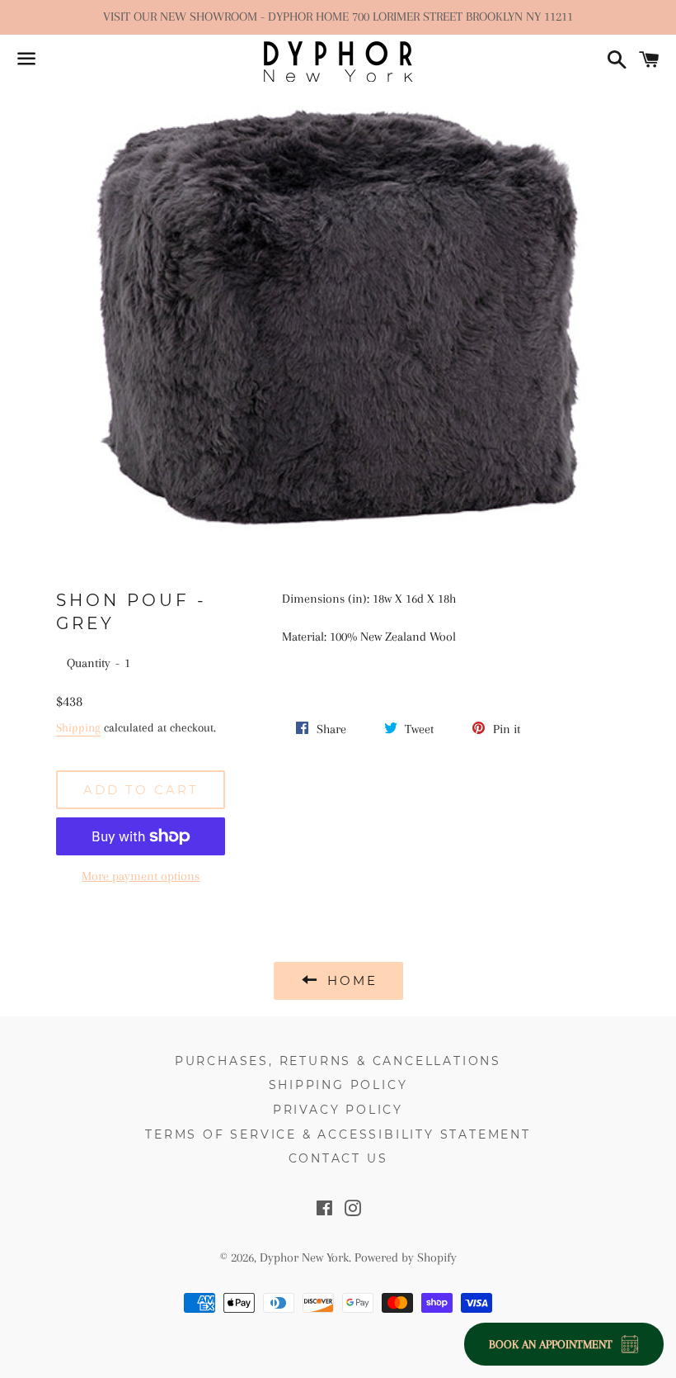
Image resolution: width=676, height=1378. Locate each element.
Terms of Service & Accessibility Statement (338, 1134)
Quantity (88, 663)
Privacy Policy (338, 1109)
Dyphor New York (304, 1257)
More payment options (141, 876)
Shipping (78, 727)
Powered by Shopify (405, 1257)
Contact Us (338, 1158)
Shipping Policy (338, 1084)
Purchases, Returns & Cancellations (338, 1061)
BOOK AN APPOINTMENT (551, 1344)
